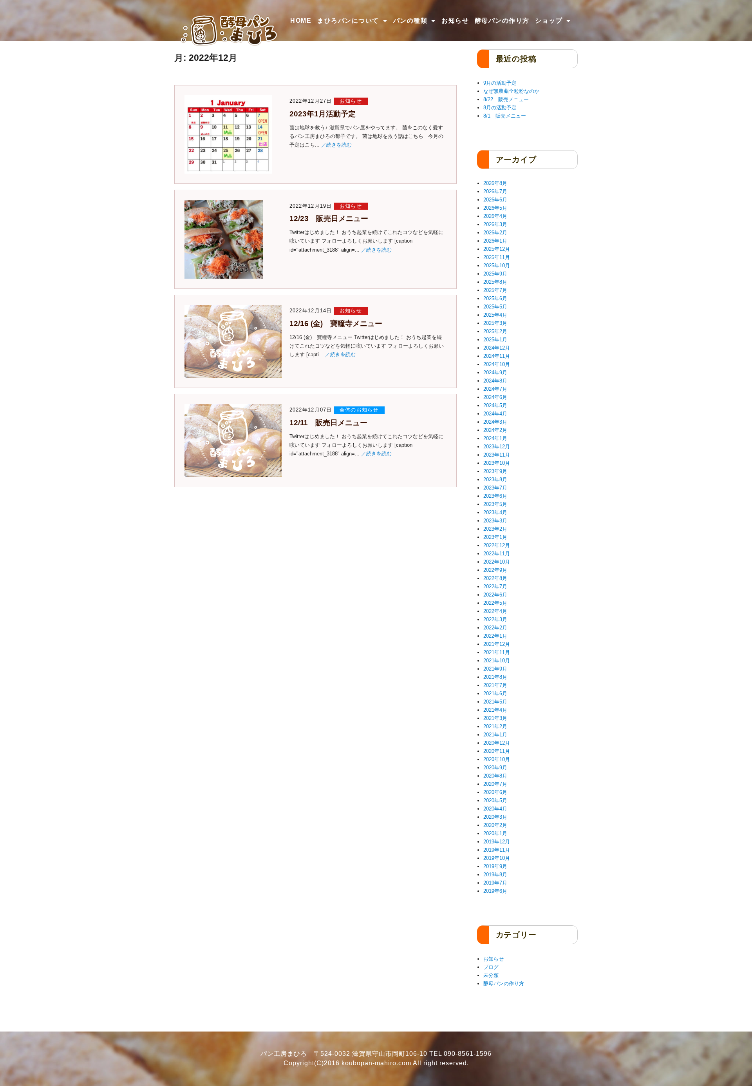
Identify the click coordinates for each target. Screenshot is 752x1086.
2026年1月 (495, 241)
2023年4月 (495, 512)
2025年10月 (496, 265)
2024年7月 (495, 389)
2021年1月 (495, 735)
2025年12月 (496, 249)
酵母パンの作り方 (502, 20)
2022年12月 (496, 545)
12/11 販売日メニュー (328, 423)
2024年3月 (495, 422)
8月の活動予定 (500, 108)
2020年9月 (495, 768)
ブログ (491, 967)
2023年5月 (495, 504)
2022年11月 (496, 554)
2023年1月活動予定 (322, 114)
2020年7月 (495, 784)
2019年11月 (496, 850)
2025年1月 (495, 340)
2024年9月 (495, 372)
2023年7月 (495, 488)
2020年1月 (495, 833)
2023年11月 (496, 455)
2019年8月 (495, 875)
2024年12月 (496, 348)
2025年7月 (495, 290)
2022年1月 (495, 636)
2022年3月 (495, 619)
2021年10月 (496, 661)
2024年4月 (495, 414)
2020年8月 (495, 776)
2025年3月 (495, 323)
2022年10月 (496, 562)
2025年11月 (496, 257)
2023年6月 (495, 496)
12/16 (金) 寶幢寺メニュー (335, 323)
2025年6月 (495, 298)
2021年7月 (495, 685)
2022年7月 (495, 586)
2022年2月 (495, 628)
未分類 (491, 975)
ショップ (548, 20)
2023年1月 (495, 537)
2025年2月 (495, 331)
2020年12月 (496, 743)
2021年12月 (496, 644)
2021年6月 (495, 693)
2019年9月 (495, 866)
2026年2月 (495, 233)
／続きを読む (336, 145)
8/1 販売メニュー (504, 116)
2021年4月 (495, 710)
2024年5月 (495, 405)
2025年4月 (495, 315)
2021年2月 (495, 726)
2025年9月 (495, 274)
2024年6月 (495, 397)
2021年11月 (496, 652)
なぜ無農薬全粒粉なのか (511, 91)
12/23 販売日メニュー (328, 218)
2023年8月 (495, 479)
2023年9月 (495, 471)
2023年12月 (496, 447)
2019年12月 (496, 842)
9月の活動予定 (500, 83)
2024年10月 (496, 364)
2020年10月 (496, 759)
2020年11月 (496, 751)
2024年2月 (495, 430)
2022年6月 (495, 595)
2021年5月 (495, 702)
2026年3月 (495, 224)
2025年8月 (495, 282)
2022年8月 (495, 578)
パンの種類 (410, 20)
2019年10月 (496, 858)
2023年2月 (495, 529)
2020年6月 (495, 792)
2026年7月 (495, 191)
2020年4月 (495, 809)
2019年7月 (495, 883)
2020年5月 (495, 800)
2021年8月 (495, 677)
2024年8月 (495, 381)
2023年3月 (495, 521)
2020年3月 (495, 817)
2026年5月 (495, 208)
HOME (300, 20)
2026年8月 (495, 183)
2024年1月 (495, 438)
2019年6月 (495, 891)
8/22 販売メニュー (506, 99)
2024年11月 (496, 356)
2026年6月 (495, 200)
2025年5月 (495, 307)
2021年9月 (495, 669)
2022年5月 (495, 603)
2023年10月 (496, 463)
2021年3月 (495, 718)
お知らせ (455, 20)
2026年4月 (495, 216)
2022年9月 (495, 570)
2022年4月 (495, 611)
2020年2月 (495, 825)
